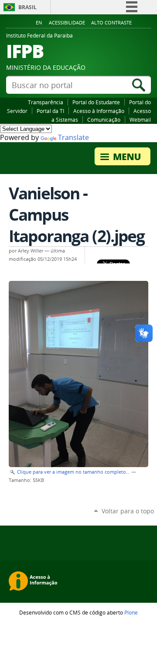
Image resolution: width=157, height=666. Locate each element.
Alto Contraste (111, 23)
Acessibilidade (67, 23)
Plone (131, 612)
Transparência (45, 102)
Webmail (140, 119)
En (39, 23)
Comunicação (103, 119)
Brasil (27, 7)
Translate (73, 137)
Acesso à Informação (98, 110)
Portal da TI (50, 110)
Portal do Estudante (96, 102)
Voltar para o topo (128, 511)
